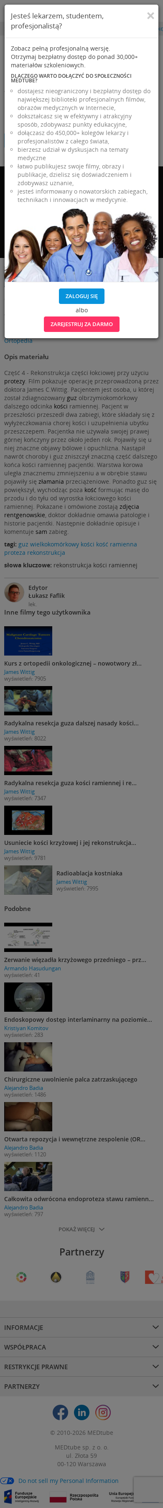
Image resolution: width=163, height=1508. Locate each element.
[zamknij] (150, 16)
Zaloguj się (82, 296)
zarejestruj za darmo (82, 324)
